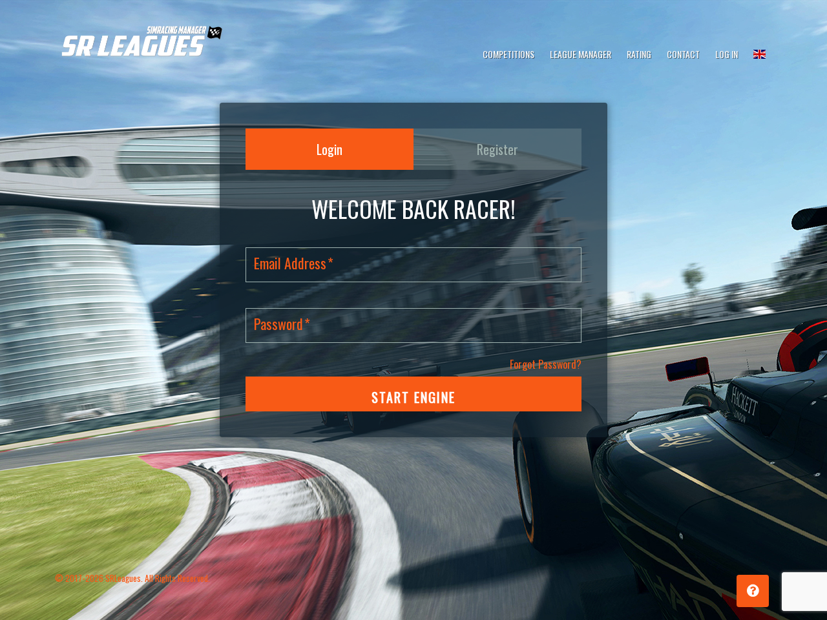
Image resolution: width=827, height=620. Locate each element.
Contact (683, 54)
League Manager (580, 54)
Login (329, 149)
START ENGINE (413, 397)
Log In (726, 54)
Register (497, 149)
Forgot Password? (545, 364)
